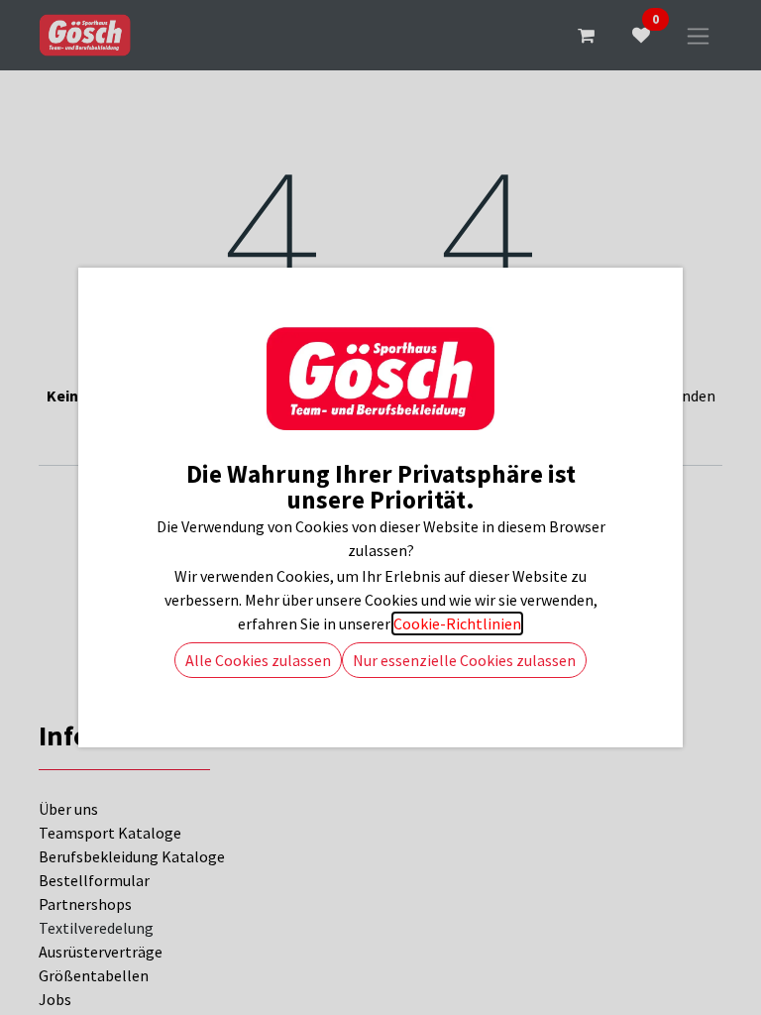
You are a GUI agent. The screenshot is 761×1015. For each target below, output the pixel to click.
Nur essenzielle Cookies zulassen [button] (464, 660)
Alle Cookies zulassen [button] (258, 660)
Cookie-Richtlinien (457, 623)
